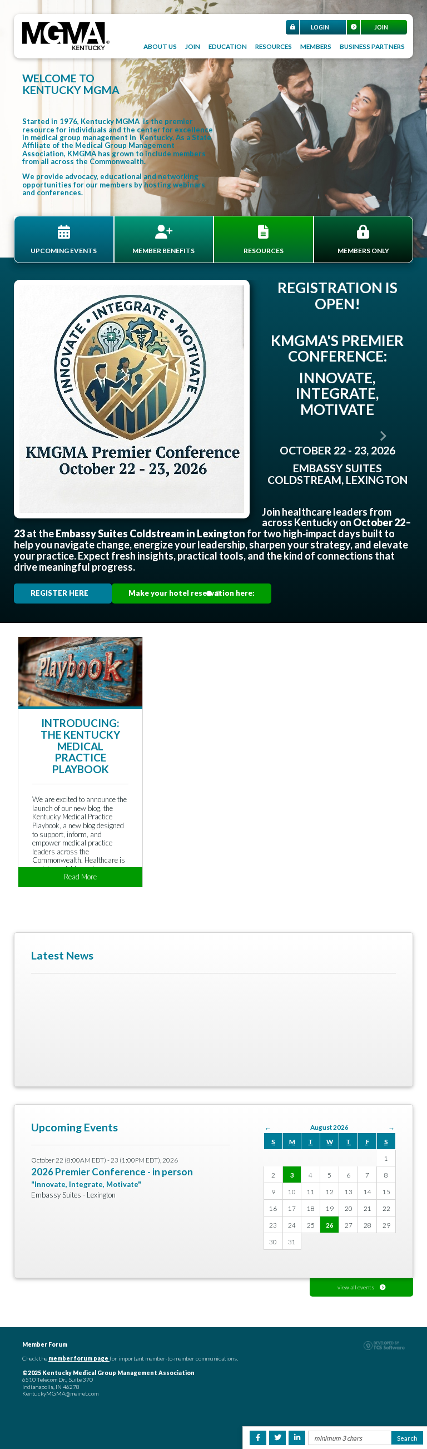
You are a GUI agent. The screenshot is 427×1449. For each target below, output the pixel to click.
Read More (80, 876)
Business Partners (372, 46)
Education (227, 46)
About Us (160, 46)
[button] (44, 436)
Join (381, 27)
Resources (273, 46)
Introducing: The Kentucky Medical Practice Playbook (80, 746)
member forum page (78, 1358)
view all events (355, 1287)
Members (315, 46)
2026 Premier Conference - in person (112, 1172)
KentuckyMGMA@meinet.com (60, 1393)
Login (320, 27)
